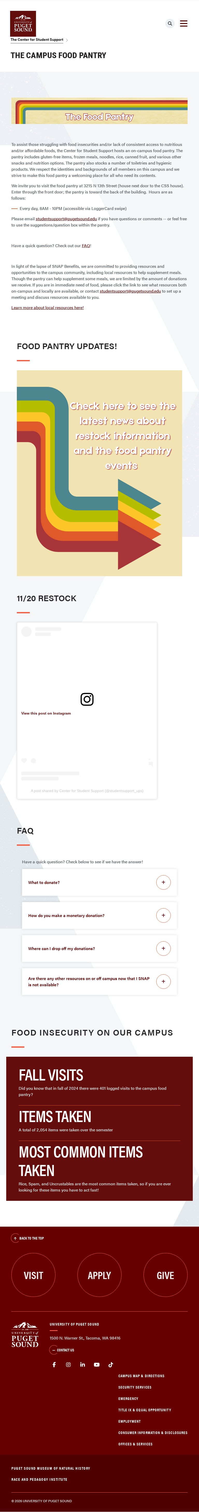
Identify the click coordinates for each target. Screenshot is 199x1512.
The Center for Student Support (37, 39)
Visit (33, 1274)
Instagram (68, 1364)
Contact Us (65, 1349)
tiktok (110, 1364)
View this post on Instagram (46, 713)
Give (165, 1274)
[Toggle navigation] (184, 23)
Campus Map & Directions (141, 1375)
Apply (99, 1274)
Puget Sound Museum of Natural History (50, 1468)
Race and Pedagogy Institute (39, 1479)
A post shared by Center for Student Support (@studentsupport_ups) (87, 791)
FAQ (86, 245)
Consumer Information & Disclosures (153, 1432)
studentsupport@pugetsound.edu (66, 219)
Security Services (135, 1387)
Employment (129, 1421)
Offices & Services (135, 1443)
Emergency (128, 1398)
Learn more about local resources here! (47, 307)
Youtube (96, 1364)
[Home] (25, 1334)
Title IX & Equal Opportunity (144, 1409)
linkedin (82, 1364)
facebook (54, 1364)
